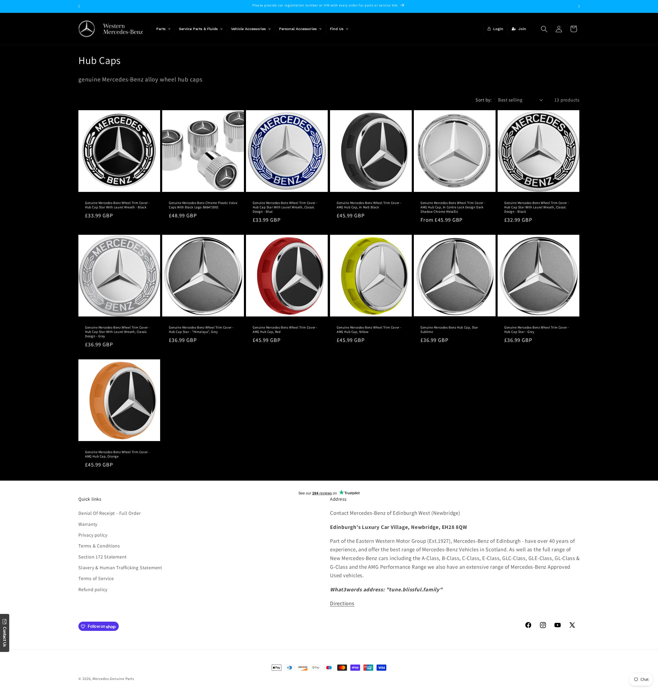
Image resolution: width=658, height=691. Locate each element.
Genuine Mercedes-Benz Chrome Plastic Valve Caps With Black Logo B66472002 (203, 205)
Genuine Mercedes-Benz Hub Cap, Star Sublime (449, 329)
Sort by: (483, 100)
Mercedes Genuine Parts (113, 678)
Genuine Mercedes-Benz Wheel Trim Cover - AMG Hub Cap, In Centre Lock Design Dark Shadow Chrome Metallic (453, 207)
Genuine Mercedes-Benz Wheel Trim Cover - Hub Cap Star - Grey (536, 329)
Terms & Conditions (99, 546)
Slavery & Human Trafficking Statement (120, 567)
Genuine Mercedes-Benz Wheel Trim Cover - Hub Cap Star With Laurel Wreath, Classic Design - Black (536, 207)
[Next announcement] (579, 6)
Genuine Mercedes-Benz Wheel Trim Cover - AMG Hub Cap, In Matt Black (369, 205)
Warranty (87, 524)
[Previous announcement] (79, 6)
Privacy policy (92, 535)
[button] (544, 29)
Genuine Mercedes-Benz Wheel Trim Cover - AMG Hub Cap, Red (285, 329)
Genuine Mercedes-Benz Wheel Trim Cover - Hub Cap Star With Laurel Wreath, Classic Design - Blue (285, 207)
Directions (342, 603)
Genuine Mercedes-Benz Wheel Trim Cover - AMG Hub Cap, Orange (117, 454)
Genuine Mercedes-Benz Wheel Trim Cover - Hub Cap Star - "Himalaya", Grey (201, 329)
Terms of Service (96, 578)
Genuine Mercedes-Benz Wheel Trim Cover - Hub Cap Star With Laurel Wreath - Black (117, 205)
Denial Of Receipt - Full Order (109, 513)
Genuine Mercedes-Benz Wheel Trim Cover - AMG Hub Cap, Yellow (369, 329)
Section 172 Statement (102, 557)
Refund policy (92, 589)
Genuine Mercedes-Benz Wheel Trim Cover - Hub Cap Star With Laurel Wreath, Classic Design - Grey (117, 331)
